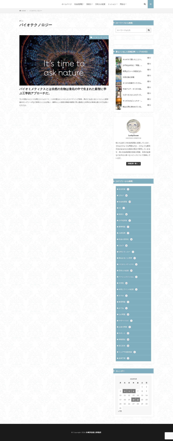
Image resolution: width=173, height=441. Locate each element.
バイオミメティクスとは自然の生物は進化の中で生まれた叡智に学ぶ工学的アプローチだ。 (62, 91)
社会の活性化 (125, 239)
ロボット (123, 333)
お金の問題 (124, 327)
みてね (123, 308)
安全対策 (123, 189)
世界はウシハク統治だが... (132, 71)
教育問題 (123, 302)
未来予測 (123, 358)
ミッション (112, 4)
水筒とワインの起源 (128, 289)
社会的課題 (78, 4)
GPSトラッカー (126, 252)
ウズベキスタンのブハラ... (132, 95)
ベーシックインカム (128, 277)
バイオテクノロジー (35, 11)
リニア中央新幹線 (127, 352)
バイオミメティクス (100, 37)
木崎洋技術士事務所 (93, 432)
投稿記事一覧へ (133, 163)
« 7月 (120, 411)
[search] (149, 30)
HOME (23, 11)
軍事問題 (123, 227)
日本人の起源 (100, 4)
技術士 (88, 4)
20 (133, 400)
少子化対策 (124, 220)
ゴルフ (123, 245)
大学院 (123, 283)
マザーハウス (125, 321)
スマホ (123, 296)
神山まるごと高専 (127, 258)
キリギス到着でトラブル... (132, 83)
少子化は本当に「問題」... (132, 65)
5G (121, 208)
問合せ (122, 4)
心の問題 (124, 314)
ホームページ (67, 4)
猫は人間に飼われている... (132, 107)
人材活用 (123, 233)
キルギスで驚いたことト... (132, 59)
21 (138, 400)
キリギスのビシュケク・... (132, 101)
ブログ (123, 195)
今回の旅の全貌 (128, 77)
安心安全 (124, 346)
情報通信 (124, 339)
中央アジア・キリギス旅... (132, 89)
